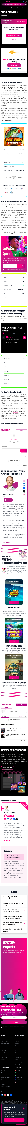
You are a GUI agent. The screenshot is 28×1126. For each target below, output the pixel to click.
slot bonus (14, 318)
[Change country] (24, 2)
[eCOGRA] (6, 188)
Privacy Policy (10, 1116)
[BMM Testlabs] (6, 192)
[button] (9, 442)
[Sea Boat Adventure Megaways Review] (14, 667)
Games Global (20, 90)
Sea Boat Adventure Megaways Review (14, 656)
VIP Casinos (3, 1045)
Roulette (16, 1048)
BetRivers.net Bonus (14, 56)
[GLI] (21, 188)
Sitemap (2, 1089)
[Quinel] (16, 188)
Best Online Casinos (5, 1038)
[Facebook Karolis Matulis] (14, 819)
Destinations (3, 1084)
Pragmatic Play (18, 1057)
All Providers (17, 1055)
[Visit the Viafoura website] (24, 465)
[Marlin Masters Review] (14, 592)
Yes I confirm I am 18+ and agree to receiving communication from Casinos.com (13, 1027)
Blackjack (17, 1045)
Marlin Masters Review (14, 581)
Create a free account (14, 35)
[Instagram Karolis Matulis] (11, 819)
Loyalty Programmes (5, 1052)
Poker (16, 1050)
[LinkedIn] (2, 1095)
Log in (12, 439)
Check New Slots (7, 767)
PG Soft (16, 1059)
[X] (8, 1095)
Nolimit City (17, 1064)
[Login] (26, 2)
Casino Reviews (4, 1057)
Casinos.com (3, 7)
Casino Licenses (4, 1059)
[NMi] (11, 192)
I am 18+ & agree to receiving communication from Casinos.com (14, 269)
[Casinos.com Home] (8, 1)
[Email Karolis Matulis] (5, 819)
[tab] (5, 716)
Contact (2, 1072)
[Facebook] (11, 1095)
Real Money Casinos (5, 1041)
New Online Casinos (5, 1043)
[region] (14, 447)
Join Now (13, 1022)
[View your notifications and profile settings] (25, 456)
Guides (2, 1079)
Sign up (15, 439)
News (2, 1082)
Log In (14, 39)
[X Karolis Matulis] (16, 819)
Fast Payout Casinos (5, 1055)
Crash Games (17, 1052)
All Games (17, 1043)
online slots (15, 411)
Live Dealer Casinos (5, 1048)
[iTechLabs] (11, 188)
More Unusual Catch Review (14, 620)
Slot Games (17, 1038)
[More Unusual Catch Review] (14, 630)
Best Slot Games (11, 7)
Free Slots (17, 1041)
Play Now (14, 65)
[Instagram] (5, 1095)
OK (14, 1120)
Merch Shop (3, 1091)
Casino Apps (3, 1050)
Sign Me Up (21, 266)
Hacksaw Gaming (18, 1062)
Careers (2, 1075)
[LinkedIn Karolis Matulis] (8, 819)
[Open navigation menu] (2, 2)
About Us (3, 1070)
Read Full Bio (6, 542)
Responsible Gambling (5, 1077)
